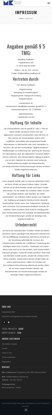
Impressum (25, 406)
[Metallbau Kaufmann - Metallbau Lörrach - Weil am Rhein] (12, 3)
